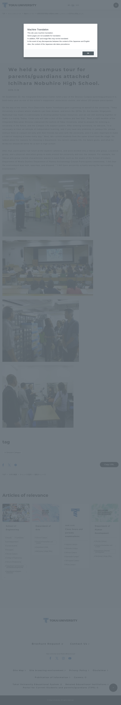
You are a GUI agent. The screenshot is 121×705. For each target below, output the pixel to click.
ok (88, 53)
